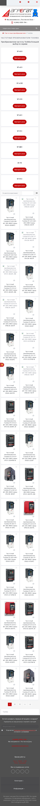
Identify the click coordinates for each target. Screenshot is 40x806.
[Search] (36, 28)
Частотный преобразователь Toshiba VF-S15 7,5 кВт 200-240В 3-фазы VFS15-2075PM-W (29, 355)
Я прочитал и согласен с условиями (21, 731)
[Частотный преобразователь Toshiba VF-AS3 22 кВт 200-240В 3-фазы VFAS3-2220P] (29, 440)
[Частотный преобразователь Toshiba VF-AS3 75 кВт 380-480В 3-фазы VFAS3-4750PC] (29, 541)
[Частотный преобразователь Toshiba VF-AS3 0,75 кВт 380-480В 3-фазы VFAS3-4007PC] (10, 373)
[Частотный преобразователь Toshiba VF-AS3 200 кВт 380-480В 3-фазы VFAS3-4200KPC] (10, 205)
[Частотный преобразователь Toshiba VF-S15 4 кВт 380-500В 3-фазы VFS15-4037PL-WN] (29, 474)
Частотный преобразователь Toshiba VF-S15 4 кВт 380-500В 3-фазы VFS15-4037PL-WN (29, 490)
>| (30, 704)
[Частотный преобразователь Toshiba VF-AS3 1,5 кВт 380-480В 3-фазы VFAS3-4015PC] (29, 575)
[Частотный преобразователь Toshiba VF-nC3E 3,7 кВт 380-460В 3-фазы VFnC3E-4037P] (29, 239)
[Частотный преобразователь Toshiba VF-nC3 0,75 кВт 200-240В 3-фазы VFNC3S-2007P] (10, 306)
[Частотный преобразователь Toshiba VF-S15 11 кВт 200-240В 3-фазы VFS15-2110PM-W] (10, 575)
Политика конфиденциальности (24, 730)
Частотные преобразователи (15, 33)
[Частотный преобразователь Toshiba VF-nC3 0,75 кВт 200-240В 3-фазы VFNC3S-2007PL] (29, 508)
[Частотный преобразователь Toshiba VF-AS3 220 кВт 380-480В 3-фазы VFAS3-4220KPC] (29, 407)
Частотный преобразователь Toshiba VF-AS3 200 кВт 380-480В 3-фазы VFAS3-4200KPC (10, 221)
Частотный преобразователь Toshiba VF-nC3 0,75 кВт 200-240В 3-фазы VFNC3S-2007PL (29, 524)
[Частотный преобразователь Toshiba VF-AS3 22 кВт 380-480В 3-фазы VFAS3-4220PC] (10, 642)
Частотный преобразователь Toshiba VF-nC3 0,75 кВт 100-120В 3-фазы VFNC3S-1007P (29, 389)
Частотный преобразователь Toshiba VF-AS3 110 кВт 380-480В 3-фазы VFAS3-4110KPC (29, 288)
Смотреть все (19, 58)
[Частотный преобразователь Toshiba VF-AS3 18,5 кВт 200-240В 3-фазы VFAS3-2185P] (10, 239)
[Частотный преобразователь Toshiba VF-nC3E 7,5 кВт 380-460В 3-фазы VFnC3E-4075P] (29, 676)
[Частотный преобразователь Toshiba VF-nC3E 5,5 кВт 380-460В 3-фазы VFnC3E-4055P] (10, 474)
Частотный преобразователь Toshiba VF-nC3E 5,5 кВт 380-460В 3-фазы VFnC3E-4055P (10, 490)
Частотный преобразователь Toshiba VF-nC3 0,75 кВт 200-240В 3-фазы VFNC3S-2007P (10, 321)
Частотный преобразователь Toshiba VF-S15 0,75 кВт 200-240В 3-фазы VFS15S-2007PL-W (29, 624)
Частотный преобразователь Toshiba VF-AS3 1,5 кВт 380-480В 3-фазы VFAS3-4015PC (29, 591)
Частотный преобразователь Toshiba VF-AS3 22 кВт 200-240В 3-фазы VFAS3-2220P (29, 456)
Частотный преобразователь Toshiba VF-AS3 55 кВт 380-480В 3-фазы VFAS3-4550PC (10, 355)
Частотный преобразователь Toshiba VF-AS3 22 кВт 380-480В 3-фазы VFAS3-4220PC (10, 658)
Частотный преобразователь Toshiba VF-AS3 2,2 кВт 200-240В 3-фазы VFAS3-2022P (29, 322)
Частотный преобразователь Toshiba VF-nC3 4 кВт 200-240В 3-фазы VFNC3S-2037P (29, 221)
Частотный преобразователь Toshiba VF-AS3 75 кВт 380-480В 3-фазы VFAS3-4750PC (29, 557)
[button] (20, 19)
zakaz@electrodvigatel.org (20, 746)
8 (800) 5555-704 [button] (19, 739)
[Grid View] (36, 193)
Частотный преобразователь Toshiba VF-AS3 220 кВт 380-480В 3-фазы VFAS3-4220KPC (29, 423)
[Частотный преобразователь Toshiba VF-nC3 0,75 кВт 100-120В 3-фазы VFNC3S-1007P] (29, 373)
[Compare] (16, 198)
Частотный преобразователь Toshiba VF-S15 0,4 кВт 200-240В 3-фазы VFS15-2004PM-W (10, 456)
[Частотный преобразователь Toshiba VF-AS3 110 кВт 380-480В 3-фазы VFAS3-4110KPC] (29, 272)
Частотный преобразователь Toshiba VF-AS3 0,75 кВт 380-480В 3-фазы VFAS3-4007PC (10, 389)
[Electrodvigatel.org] (20, 12)
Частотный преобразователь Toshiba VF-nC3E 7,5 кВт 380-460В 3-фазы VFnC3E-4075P (29, 692)
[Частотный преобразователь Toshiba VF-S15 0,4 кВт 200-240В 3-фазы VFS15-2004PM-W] (10, 440)
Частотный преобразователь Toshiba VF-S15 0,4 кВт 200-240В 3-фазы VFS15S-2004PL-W (10, 423)
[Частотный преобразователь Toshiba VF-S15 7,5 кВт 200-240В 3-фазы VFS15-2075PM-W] (29, 339)
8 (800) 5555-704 (20, 22)
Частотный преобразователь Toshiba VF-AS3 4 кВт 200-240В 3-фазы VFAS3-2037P (10, 557)
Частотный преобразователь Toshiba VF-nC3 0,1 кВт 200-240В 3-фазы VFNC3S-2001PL (10, 624)
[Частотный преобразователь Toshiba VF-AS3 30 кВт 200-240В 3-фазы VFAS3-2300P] (10, 676)
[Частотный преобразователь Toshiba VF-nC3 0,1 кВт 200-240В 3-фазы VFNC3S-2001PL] (10, 608)
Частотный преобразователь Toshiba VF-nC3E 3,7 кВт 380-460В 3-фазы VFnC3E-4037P (29, 254)
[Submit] (35, 727)
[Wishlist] (16, 200)
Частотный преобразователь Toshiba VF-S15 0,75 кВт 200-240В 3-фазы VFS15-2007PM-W (29, 658)
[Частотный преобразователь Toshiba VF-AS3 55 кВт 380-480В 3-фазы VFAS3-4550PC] (10, 340)
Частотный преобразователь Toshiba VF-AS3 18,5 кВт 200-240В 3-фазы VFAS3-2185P (10, 255)
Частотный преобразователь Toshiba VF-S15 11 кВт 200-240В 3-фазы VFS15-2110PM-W (10, 591)
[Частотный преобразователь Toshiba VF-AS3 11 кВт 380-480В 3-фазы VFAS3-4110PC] (10, 508)
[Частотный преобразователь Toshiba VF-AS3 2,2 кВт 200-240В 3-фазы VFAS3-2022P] (29, 306)
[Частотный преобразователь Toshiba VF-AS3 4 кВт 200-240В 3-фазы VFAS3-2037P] (10, 541)
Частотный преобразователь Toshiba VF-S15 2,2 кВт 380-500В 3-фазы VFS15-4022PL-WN (10, 288)
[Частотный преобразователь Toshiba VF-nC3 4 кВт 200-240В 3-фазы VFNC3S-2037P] (29, 205)
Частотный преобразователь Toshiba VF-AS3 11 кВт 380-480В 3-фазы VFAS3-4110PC (10, 523)
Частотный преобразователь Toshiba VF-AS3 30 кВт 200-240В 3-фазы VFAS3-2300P (10, 692)
